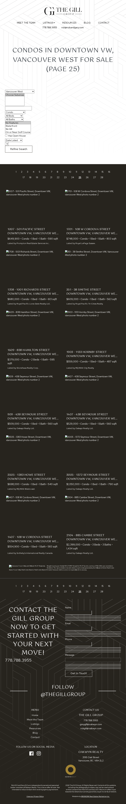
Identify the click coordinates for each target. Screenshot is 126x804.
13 (89, 171)
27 (94, 177)
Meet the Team (26, 22)
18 (30, 177)
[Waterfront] (18, 126)
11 (76, 171)
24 (72, 177)
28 (101, 177)
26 (87, 177)
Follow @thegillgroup (63, 691)
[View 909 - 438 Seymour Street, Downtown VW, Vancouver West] (33, 393)
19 (37, 177)
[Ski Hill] (18, 129)
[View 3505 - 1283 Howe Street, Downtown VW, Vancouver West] (33, 453)
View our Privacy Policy (35, 796)
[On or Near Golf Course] (18, 132)
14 (96, 171)
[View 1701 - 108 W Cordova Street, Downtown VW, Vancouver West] (92, 208)
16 (109, 171)
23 (65, 177)
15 (103, 171)
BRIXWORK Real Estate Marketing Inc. (95, 796)
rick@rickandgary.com (72, 27)
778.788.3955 (49, 27)
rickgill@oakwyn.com (90, 728)
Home (35, 715)
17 (24, 177)
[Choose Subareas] (14, 95)
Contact (104, 22)
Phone (68, 639)
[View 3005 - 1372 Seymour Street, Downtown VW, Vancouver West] (92, 453)
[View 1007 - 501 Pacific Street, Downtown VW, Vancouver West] (33, 208)
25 (80, 177)
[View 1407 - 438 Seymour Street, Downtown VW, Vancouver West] (92, 393)
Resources (69, 22)
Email (68, 623)
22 (58, 177)
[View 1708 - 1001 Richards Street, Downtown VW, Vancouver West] (33, 268)
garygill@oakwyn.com (91, 724)
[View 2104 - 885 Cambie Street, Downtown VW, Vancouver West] (92, 514)
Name (68, 607)
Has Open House (17, 135)
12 (83, 171)
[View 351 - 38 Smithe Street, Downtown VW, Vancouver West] (92, 268)
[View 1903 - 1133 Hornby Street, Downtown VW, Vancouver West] (92, 329)
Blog (87, 22)
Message (69, 654)
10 (70, 171)
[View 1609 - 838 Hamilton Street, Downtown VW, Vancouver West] (33, 329)
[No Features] (18, 122)
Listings (35, 724)
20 (44, 177)
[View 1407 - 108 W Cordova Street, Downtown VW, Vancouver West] (33, 514)
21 (51, 177)
